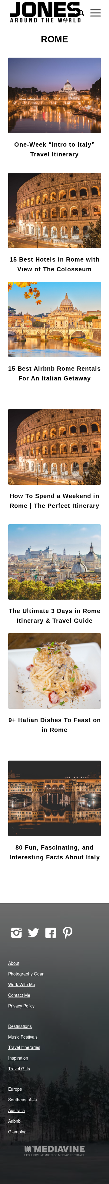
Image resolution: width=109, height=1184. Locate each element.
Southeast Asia (22, 1100)
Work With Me (21, 984)
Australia (16, 1110)
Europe (15, 1089)
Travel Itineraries (24, 1047)
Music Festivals (23, 1037)
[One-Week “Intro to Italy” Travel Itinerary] (54, 95)
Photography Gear (26, 974)
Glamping (17, 1132)
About (13, 963)
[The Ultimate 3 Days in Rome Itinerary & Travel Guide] (54, 562)
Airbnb (14, 1121)
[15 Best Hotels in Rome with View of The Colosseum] (54, 210)
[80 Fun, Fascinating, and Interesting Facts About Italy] (54, 798)
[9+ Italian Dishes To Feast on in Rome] (54, 671)
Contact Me (19, 995)
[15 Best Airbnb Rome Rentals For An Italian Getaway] (54, 319)
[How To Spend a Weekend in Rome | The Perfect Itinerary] (54, 447)
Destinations (20, 1026)
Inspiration (18, 1058)
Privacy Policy (21, 1006)
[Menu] (92, 12)
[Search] (78, 12)
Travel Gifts (19, 1068)
